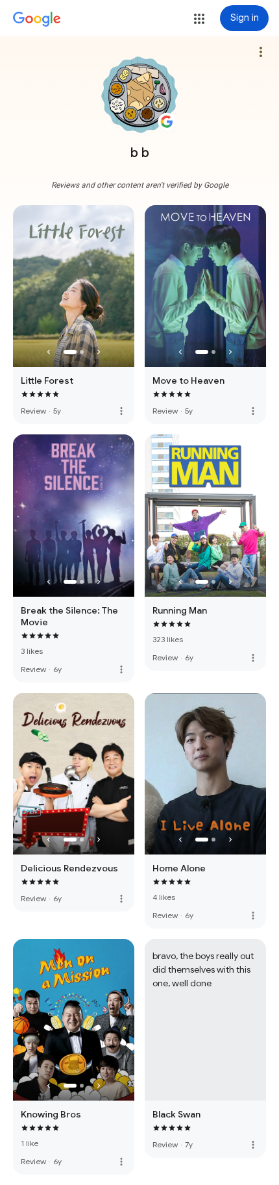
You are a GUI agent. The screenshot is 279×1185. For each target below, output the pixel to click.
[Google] (37, 19)
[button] (199, 19)
